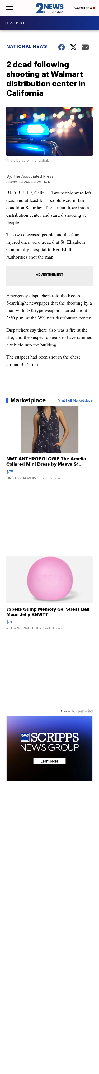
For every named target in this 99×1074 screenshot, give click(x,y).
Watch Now (83, 8)
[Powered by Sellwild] (85, 711)
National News (26, 46)
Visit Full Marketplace (75, 400)
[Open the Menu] (9, 8)
